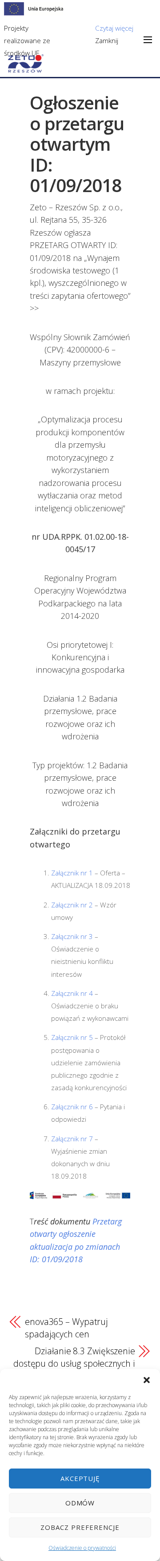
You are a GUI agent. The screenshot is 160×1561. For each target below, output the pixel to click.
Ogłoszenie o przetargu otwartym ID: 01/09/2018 (77, 143)
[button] (146, 1380)
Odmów (80, 1502)
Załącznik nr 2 (72, 904)
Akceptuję (80, 1478)
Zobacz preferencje (80, 1527)
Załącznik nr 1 (72, 872)
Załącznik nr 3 (72, 936)
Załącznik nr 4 (72, 993)
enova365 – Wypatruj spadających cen (66, 1328)
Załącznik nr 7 (72, 1138)
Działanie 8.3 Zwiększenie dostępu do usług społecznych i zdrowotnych (74, 1363)
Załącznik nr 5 (72, 1037)
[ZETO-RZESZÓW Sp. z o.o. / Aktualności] (26, 67)
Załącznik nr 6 (72, 1106)
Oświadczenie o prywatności (82, 1548)
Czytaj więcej (114, 28)
